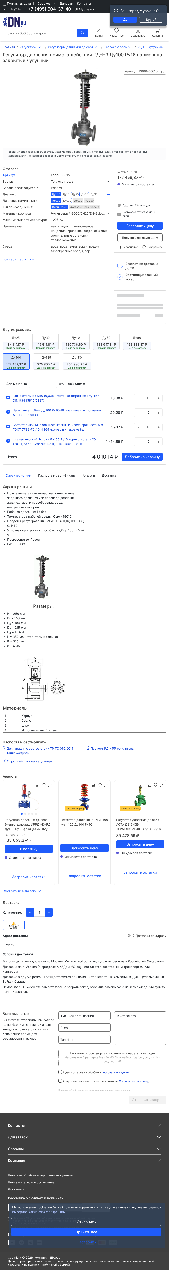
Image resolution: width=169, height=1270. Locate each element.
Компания (16, 1160)
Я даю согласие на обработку (96, 1072)
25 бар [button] (78, 200)
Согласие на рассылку (133, 1081)
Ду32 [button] (94, 194)
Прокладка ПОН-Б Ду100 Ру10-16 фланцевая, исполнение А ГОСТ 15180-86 (57, 412)
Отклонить (86, 1222)
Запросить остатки (29, 877)
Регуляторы (28, 47)
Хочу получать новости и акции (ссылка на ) (106, 1081)
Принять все (86, 1232)
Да (125, 19)
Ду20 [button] (75, 194)
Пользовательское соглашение (31, 1182)
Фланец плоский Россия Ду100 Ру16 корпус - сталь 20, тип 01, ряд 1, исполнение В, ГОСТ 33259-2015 (55, 441)
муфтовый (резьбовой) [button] (84, 207)
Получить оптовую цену (140, 237)
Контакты (84, 3)
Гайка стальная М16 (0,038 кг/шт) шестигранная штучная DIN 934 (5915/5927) (56, 398)
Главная (9, 47)
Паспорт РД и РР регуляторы (112, 748)
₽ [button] (140, 177)
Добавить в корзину (142, 457)
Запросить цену (140, 226)
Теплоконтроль (115, 47)
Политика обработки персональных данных (41, 1175)
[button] (47, 3)
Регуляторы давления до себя (70, 47)
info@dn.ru (16, 9)
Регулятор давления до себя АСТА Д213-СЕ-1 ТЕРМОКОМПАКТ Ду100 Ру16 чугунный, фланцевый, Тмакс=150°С (138, 824)
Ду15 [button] (66, 194)
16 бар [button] (56, 200)
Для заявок (18, 1137)
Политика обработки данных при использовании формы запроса (94, 1090)
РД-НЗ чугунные (150, 47)
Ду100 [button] (56, 194)
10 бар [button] (67, 200)
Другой (151, 19)
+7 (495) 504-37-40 (49, 9)
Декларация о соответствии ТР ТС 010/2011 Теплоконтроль (40, 751)
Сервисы (16, 1149)
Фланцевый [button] (59, 207)
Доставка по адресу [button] (151, 936)
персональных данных (116, 1072)
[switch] (131, 935)
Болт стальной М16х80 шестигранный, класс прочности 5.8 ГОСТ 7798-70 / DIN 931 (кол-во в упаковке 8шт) (58, 427)
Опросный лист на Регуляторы (30, 761)
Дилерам (66, 3)
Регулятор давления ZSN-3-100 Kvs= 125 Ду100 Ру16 (84, 822)
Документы (16, 1189)
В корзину (28, 849)
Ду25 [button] (84, 194)
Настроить (86, 1242)
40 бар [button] (89, 200)
